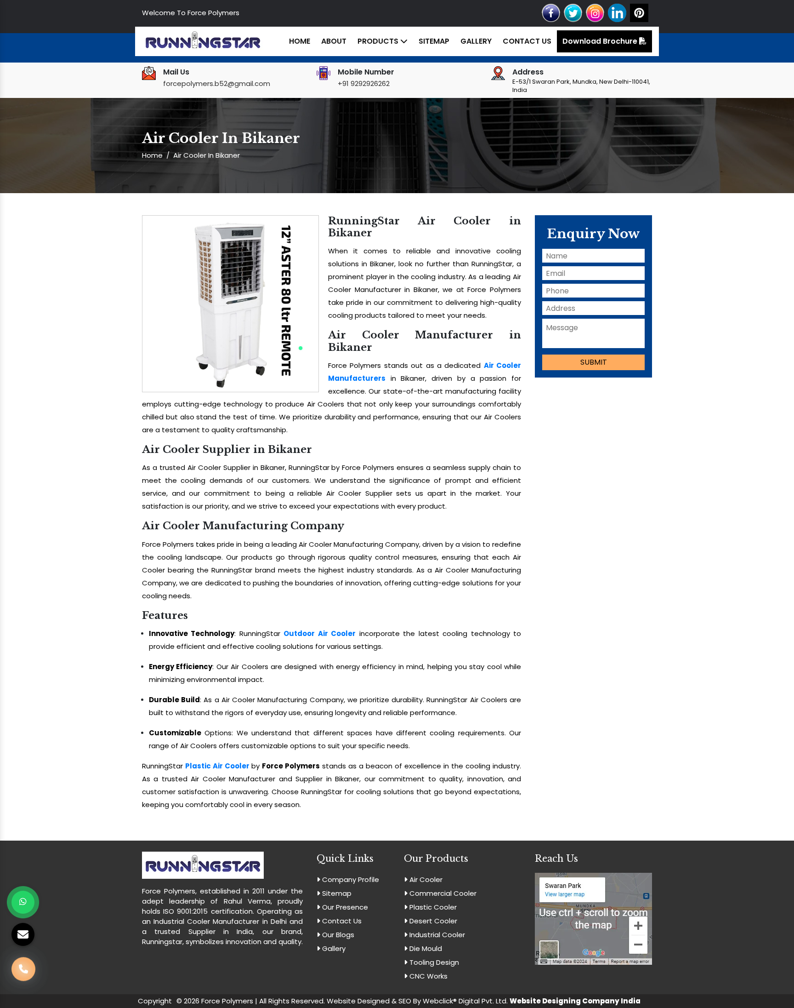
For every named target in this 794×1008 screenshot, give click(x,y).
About (333, 41)
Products (378, 41)
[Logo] (203, 41)
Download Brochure (600, 41)
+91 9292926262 (364, 83)
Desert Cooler (432, 921)
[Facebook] (551, 12)
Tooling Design (433, 962)
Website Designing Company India (575, 1001)
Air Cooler (425, 879)
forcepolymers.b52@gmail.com (216, 83)
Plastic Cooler (432, 907)
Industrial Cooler (436, 934)
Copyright (155, 1001)
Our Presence (344, 907)
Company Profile (349, 879)
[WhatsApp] (22, 902)
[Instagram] (595, 12)
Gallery (476, 41)
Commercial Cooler (442, 893)
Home (299, 41)
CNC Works (428, 976)
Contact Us (527, 41)
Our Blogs (337, 934)
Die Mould (425, 948)
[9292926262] (23, 973)
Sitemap (434, 41)
